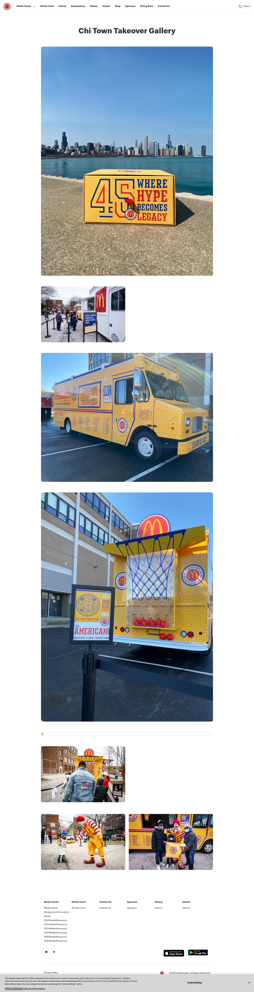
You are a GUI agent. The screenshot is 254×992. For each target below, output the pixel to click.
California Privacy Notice (34, 989)
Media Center (24, 6)
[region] (127, 983)
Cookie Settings (194, 983)
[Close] (249, 982)
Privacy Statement (13, 989)
